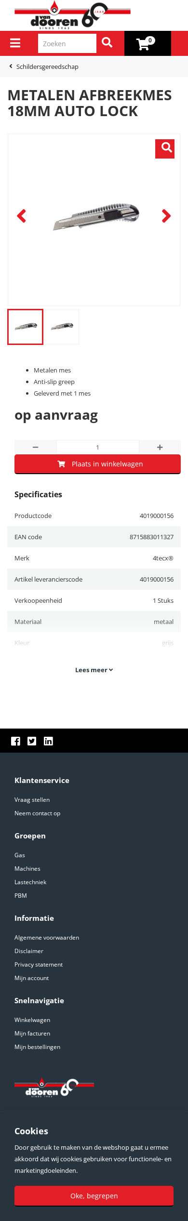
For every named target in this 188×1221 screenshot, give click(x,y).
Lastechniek (30, 882)
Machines (27, 868)
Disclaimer (28, 951)
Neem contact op (37, 813)
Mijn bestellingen (37, 1047)
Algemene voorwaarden (46, 937)
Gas (19, 855)
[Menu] (15, 43)
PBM (20, 895)
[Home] (97, 15)
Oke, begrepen (94, 1195)
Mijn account (31, 978)
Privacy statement (38, 964)
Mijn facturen (32, 1033)
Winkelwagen (32, 1020)
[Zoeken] (107, 43)
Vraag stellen (32, 800)
